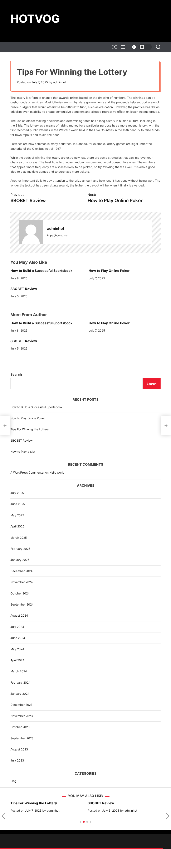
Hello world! (57, 472)
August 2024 (19, 615)
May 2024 (17, 649)
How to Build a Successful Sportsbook (41, 271)
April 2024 (17, 660)
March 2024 (18, 671)
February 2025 (20, 548)
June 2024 (17, 638)
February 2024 (20, 682)
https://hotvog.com (58, 235)
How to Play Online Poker (109, 271)
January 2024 (19, 693)
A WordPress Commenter (27, 472)
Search (16, 374)
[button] (3, 816)
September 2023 (22, 738)
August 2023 (19, 749)
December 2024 (21, 571)
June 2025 (17, 504)
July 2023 (17, 760)
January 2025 (19, 559)
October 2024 (20, 593)
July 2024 (17, 627)
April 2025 (17, 526)
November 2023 (21, 716)
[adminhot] (31, 232)
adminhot (59, 82)
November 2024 (21, 582)
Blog (13, 781)
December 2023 (21, 704)
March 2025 (18, 537)
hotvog (35, 18)
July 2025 (17, 493)
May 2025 (17, 515)
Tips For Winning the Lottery (29, 429)
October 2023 (20, 727)
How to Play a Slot (22, 451)
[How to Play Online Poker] (166, 425)
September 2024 (22, 604)
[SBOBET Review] (5, 425)
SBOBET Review (23, 289)
